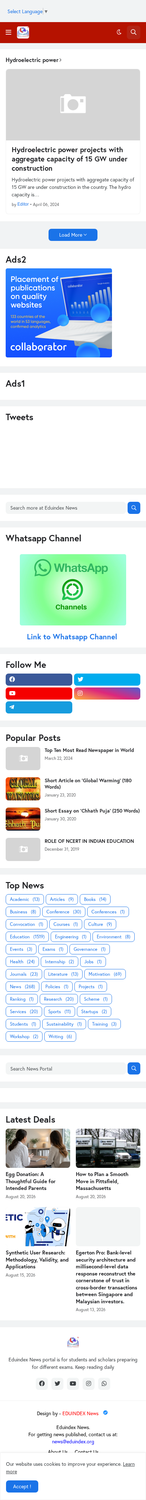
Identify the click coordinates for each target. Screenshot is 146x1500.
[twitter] (107, 680)
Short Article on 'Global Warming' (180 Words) (88, 783)
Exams (53, 949)
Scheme (96, 999)
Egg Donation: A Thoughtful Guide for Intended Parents (31, 1181)
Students (23, 1024)
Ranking (22, 999)
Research (59, 999)
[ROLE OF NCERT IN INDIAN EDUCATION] (23, 849)
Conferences (108, 912)
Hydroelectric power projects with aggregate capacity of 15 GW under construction (70, 159)
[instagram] (107, 693)
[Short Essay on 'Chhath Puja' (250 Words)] (23, 819)
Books (95, 899)
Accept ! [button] (22, 1486)
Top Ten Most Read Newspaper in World (89, 750)
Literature (63, 974)
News (22, 987)
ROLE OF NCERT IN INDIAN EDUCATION (89, 841)
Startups (94, 1012)
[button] (8, 32)
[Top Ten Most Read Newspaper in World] (23, 758)
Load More (70, 234)
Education (27, 937)
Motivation (105, 974)
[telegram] (39, 707)
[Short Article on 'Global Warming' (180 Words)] (23, 788)
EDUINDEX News (81, 1413)
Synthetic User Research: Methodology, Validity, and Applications (37, 1259)
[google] (107, 707)
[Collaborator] (59, 355)
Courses (66, 924)
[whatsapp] (104, 1384)
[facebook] (39, 680)
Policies (56, 987)
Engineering (70, 937)
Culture (100, 924)
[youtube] (39, 693)
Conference (63, 912)
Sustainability (64, 1024)
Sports (59, 1012)
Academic (25, 899)
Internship (59, 962)
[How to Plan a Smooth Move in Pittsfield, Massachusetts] (108, 1148)
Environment (113, 937)
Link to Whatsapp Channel (73, 636)
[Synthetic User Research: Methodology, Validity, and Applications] (38, 1226)
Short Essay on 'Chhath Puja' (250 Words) (92, 811)
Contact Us (87, 1451)
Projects (91, 987)
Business (23, 912)
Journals (24, 974)
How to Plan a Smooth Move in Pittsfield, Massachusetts (102, 1181)
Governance (90, 949)
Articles (62, 899)
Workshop (24, 1036)
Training (104, 1024)
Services (24, 1012)
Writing (60, 1036)
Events (21, 949)
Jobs (93, 962)
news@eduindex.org (73, 1441)
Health (22, 962)
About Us (58, 1451)
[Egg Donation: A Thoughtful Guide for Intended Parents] (38, 1148)
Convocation (26, 924)
